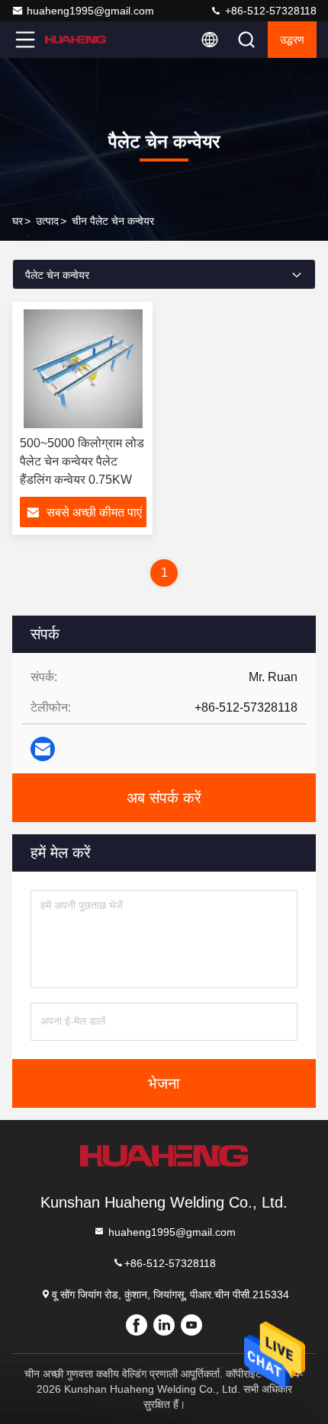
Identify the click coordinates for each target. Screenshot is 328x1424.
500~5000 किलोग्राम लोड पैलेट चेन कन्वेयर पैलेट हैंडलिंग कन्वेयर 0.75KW (82, 461)
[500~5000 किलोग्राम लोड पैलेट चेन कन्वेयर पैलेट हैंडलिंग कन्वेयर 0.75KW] (83, 368)
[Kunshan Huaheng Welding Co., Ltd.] (75, 39)
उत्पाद (47, 221)
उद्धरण (292, 40)
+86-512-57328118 (269, 11)
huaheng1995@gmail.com (90, 11)
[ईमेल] (43, 749)
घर (17, 221)
